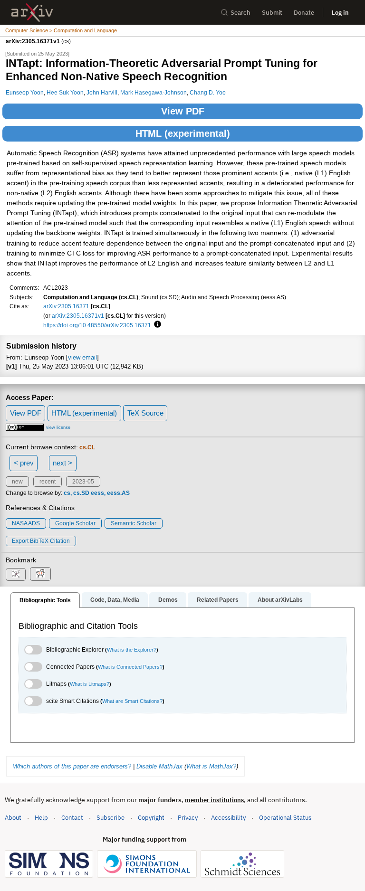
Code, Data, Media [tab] (114, 600)
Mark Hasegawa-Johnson (153, 92)
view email (82, 357)
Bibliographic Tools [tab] (45, 600)
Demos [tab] (168, 600)
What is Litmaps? (89, 684)
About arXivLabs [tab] (280, 600)
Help (41, 818)
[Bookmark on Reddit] (40, 574)
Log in (340, 13)
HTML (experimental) (182, 133)
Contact (72, 818)
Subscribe (110, 818)
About (13, 818)
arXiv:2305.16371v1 (78, 316)
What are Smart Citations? (132, 701)
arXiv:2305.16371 (66, 306)
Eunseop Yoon (25, 92)
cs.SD (81, 493)
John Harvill (101, 92)
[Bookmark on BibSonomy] (16, 574)
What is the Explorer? (131, 650)
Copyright (151, 818)
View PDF (182, 111)
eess (97, 493)
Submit (272, 13)
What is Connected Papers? (130, 667)
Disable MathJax (159, 766)
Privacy (188, 818)
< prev (24, 463)
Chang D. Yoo (208, 92)
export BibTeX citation (41, 541)
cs (67, 493)
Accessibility (228, 818)
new (17, 481)
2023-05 (83, 481)
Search (240, 13)
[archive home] (32, 12)
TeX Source (145, 413)
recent (47, 481)
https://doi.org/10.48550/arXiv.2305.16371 (97, 325)
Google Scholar (75, 523)
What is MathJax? (211, 766)
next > (62, 463)
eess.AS (118, 493)
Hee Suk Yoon (65, 92)
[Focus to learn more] (156, 325)
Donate (304, 13)
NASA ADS (26, 523)
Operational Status (285, 817)
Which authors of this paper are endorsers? (72, 766)
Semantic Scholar (133, 523)
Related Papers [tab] (218, 600)
